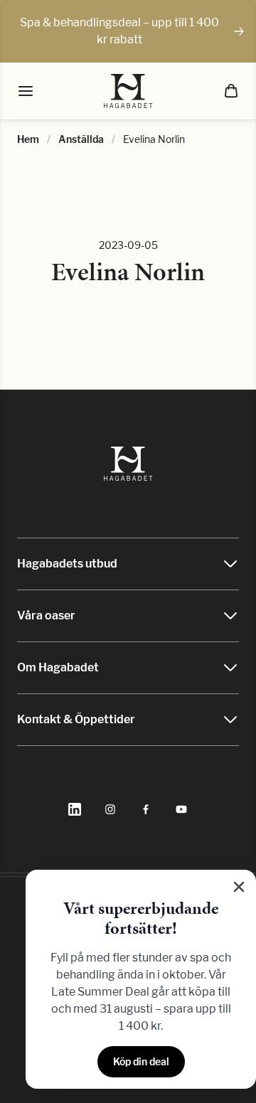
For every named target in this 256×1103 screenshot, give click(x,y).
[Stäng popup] (239, 887)
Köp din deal (141, 1061)
